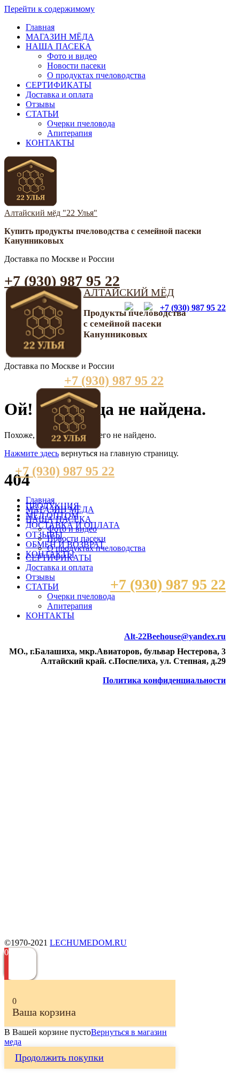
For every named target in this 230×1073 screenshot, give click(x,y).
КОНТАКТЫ (50, 142)
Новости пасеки (76, 65)
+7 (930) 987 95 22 (62, 281)
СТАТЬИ (42, 113)
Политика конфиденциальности (164, 680)
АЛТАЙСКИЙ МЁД (128, 292)
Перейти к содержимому (49, 8)
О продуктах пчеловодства (96, 75)
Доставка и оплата (59, 94)
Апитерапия (69, 133)
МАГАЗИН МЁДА (60, 36)
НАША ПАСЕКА (58, 46)
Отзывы (40, 104)
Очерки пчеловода (81, 123)
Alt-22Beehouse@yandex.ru (175, 636)
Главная (40, 27)
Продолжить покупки (59, 1057)
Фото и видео (72, 56)
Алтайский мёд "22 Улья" (50, 212)
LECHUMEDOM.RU (88, 942)
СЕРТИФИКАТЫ (58, 84)
